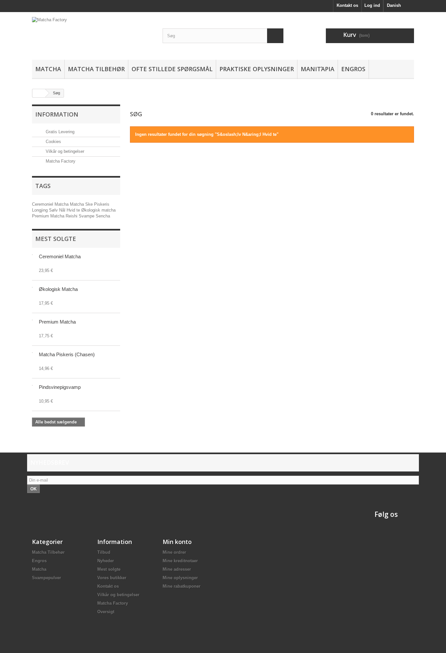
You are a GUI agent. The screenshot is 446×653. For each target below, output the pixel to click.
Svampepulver (46, 577)
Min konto (177, 542)
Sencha (103, 216)
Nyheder (105, 560)
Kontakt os (347, 5)
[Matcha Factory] (92, 34)
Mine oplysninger (180, 577)
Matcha (48, 69)
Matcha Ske (82, 204)
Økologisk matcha (98, 210)
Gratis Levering (59, 131)
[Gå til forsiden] (39, 93)
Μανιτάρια (317, 69)
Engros (353, 69)
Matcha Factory (59, 161)
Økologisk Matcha (58, 289)
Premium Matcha (49, 216)
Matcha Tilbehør (96, 69)
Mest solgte (55, 239)
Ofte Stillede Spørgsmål (172, 69)
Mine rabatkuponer (181, 586)
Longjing (40, 210)
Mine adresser (177, 569)
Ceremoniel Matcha (51, 204)
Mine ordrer (174, 552)
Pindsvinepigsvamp (60, 387)
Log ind (372, 5)
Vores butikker (111, 577)
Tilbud (103, 552)
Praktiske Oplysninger (256, 69)
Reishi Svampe (81, 216)
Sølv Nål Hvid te (65, 210)
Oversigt (105, 611)
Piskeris (101, 204)
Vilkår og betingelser (64, 151)
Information (56, 114)
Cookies (52, 141)
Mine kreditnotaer (180, 560)
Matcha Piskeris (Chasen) (67, 354)
